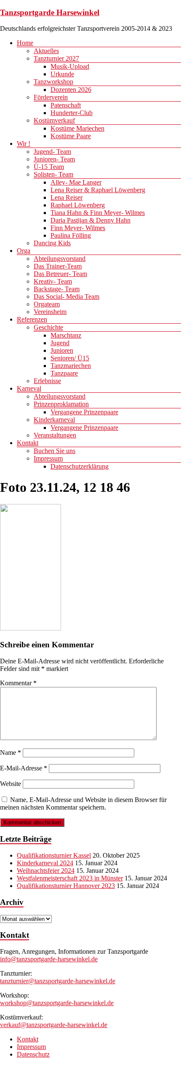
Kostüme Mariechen (77, 128)
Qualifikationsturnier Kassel (54, 855)
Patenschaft (66, 105)
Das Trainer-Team (58, 266)
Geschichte (48, 327)
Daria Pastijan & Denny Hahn (90, 220)
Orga (23, 250)
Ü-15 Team (49, 166)
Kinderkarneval (54, 419)
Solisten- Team (53, 174)
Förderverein (51, 97)
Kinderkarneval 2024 (45, 862)
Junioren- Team (54, 159)
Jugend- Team (52, 151)
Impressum (48, 458)
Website (10, 783)
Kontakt (27, 442)
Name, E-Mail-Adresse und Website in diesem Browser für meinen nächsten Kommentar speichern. (83, 803)
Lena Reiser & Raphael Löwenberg (98, 189)
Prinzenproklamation (61, 404)
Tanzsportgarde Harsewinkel (49, 12)
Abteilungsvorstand (59, 258)
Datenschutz (33, 1054)
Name (10, 752)
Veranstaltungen (55, 435)
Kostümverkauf (54, 120)
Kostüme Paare (71, 135)
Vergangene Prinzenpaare (84, 412)
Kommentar (18, 683)
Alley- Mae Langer (76, 182)
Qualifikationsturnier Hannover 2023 (66, 885)
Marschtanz (66, 335)
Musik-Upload (70, 66)
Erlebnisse (47, 380)
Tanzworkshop (53, 81)
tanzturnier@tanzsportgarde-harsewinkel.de (57, 981)
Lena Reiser (67, 197)
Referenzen (32, 319)
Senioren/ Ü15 (70, 358)
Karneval (29, 388)
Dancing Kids (52, 243)
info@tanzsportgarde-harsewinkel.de (49, 959)
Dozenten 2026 (71, 89)
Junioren (62, 350)
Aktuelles (46, 50)
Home (25, 42)
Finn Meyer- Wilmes (78, 227)
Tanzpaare (64, 373)
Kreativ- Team (53, 281)
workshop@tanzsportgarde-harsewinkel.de (57, 1002)
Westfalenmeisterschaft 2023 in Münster (70, 878)
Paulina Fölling (71, 235)
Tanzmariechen (71, 365)
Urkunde (62, 74)
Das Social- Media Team (66, 296)
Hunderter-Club (72, 112)
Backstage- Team (57, 288)
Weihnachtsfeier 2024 (46, 870)
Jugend (60, 342)
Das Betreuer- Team (60, 273)
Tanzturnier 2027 (56, 58)
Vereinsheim (50, 311)
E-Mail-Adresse (23, 768)
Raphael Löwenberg (78, 205)
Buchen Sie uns (54, 450)
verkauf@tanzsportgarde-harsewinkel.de (53, 1024)
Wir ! (23, 143)
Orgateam (47, 304)
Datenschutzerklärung (80, 466)
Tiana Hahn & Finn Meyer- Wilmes (98, 212)
